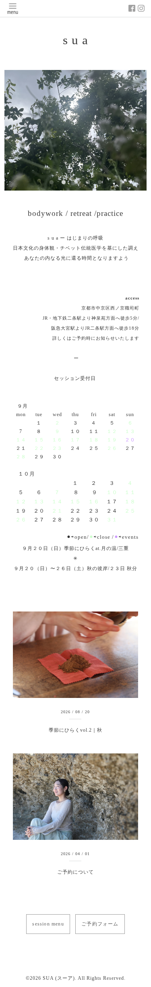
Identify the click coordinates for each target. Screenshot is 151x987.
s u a (75, 40)
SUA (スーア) (59, 978)
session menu (48, 924)
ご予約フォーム (99, 924)
